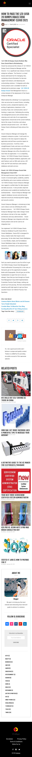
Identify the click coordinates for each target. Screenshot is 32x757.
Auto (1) (7, 655)
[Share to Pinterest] (22, 320)
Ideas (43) (8, 687)
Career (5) (8, 668)
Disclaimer (9, 739)
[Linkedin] (25, 624)
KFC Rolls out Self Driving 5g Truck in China (13, 398)
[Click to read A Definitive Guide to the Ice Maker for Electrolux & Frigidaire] (16, 448)
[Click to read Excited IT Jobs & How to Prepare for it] (16, 545)
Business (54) (9, 662)
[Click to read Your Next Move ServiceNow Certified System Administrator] (16, 481)
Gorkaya (18, 753)
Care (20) (7, 665)
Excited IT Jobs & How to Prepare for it (15, 560)
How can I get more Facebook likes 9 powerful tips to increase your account (15, 431)
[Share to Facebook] (9, 320)
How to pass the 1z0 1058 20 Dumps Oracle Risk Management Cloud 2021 (15, 17)
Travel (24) (8, 712)
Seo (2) (7, 696)
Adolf (8, 24)
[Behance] (7, 624)
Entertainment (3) (10, 674)
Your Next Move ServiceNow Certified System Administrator (14, 495)
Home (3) (7, 684)
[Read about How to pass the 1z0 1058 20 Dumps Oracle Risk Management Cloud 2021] (3, 24)
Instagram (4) (9, 690)
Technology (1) (9, 706)
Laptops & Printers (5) (11, 693)
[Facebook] (16, 624)
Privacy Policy (21, 739)
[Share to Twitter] (13, 320)
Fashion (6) (8, 677)
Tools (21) (8, 709)
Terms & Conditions (16, 741)
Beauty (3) (8, 659)
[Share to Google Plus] (18, 320)
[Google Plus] (20, 624)
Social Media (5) (9, 703)
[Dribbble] (11, 624)
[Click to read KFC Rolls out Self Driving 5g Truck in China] (16, 383)
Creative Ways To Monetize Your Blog (13, 306)
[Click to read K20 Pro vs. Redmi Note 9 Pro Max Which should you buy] (16, 513)
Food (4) (7, 681)
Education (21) (9, 671)
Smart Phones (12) (10, 700)
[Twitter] (19, 749)
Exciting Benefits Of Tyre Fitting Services (14, 309)
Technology (20, 311)
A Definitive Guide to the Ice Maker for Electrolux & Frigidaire (15, 463)
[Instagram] (16, 749)
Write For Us (16, 744)
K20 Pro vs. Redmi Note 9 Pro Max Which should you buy (15, 528)
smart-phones (21, 24)
